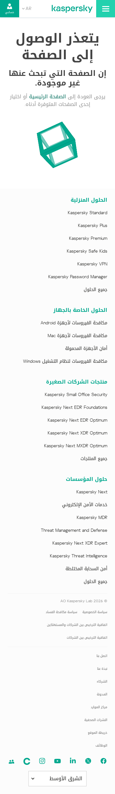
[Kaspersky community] (11, 762)
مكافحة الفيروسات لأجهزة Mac (77, 336)
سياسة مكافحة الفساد (61, 612)
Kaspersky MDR (92, 518)
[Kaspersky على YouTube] (57, 761)
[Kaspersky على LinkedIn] (73, 761)
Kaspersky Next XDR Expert (79, 543)
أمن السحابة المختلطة (86, 569)
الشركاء (102, 681)
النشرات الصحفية (95, 720)
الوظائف (101, 745)
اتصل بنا (101, 656)
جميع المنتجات (93, 459)
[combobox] (27, 8)
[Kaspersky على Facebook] (103, 761)
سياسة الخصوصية (94, 612)
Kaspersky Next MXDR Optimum (75, 446)
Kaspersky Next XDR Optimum (77, 433)
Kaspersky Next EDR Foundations (74, 407)
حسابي (9, 12)
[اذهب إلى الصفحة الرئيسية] (72, 8)
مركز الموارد (99, 707)
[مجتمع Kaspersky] (27, 761)
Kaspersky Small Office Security (76, 395)
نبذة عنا (102, 669)
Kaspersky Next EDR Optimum (77, 420)
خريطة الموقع (97, 733)
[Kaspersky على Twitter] (88, 761)
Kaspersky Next (91, 492)
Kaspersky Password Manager (77, 277)
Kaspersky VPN (92, 264)
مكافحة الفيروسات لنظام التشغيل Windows (65, 361)
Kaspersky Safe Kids (87, 251)
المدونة (102, 694)
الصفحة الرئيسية (47, 96)
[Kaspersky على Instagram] (42, 761)
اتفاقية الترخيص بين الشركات (87, 638)
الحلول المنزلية (89, 200)
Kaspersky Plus (92, 226)
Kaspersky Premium (88, 238)
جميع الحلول (95, 290)
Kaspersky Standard (87, 213)
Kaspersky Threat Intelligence (78, 556)
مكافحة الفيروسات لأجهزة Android (74, 323)
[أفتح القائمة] (105, 8)
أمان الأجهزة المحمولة (86, 348)
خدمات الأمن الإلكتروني (84, 505)
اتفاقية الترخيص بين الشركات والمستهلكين (77, 625)
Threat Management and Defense (74, 530)
